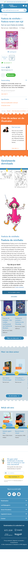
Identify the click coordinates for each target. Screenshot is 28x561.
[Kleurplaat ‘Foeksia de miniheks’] (6, 179)
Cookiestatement (14, 542)
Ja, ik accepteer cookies (14, 292)
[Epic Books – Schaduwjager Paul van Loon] (8, 370)
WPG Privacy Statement (17, 480)
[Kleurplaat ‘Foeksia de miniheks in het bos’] (20, 179)
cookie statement (19, 287)
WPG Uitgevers (23, 544)
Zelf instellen (14, 296)
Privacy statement (8, 540)
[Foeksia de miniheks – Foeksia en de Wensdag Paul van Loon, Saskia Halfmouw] (20, 314)
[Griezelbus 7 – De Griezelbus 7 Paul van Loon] (20, 370)
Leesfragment (12, 52)
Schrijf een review (5, 105)
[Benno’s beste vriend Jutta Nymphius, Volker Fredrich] (20, 425)
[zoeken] (25, 10)
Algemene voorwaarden (18, 540)
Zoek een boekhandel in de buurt (9, 102)
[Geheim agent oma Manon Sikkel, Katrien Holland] (8, 425)
